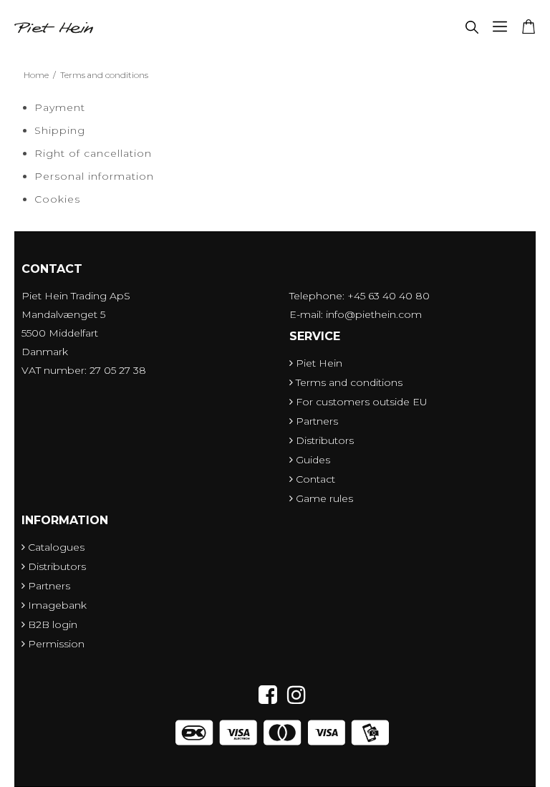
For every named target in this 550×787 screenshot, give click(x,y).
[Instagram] (296, 695)
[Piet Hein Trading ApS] (53, 28)
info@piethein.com (374, 314)
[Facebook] (271, 695)
